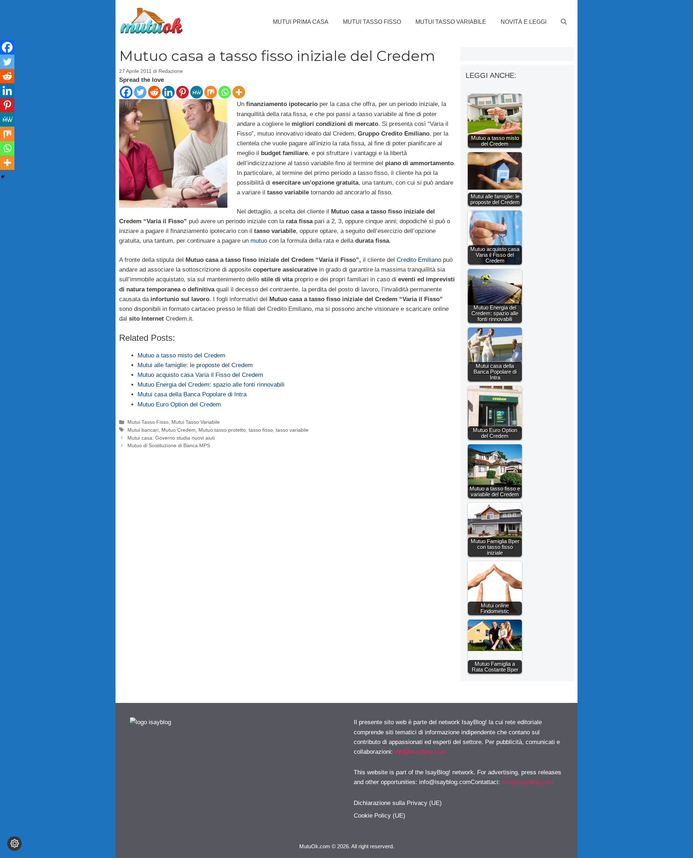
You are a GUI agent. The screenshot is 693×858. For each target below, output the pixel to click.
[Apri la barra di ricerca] (564, 22)
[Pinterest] (182, 92)
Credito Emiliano (419, 259)
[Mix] (210, 92)
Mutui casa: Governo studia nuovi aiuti (171, 438)
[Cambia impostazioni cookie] (14, 843)
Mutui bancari (142, 430)
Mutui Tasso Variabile (450, 22)
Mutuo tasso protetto (222, 430)
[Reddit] (154, 92)
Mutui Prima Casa (300, 22)
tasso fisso (261, 430)
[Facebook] (126, 92)
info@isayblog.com (420, 751)
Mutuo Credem (178, 430)
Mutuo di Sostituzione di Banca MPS (168, 445)
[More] (238, 92)
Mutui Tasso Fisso (372, 22)
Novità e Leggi (523, 22)
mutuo (258, 240)
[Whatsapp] (224, 92)
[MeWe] (196, 92)
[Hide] (3, 177)
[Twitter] (140, 92)
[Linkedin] (168, 92)
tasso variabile (292, 430)
